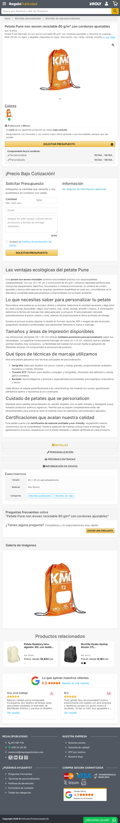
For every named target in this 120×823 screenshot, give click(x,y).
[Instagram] (26, 757)
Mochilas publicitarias (40, 495)
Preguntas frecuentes (20, 774)
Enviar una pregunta (100, 530)
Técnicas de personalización (24, 778)
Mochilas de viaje (64, 495)
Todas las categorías (19, 792)
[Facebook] (21, 757)
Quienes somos (76, 742)
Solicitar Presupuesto (59, 144)
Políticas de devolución (21, 783)
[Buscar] (115, 11)
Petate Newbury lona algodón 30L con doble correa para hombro (38, 647)
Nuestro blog (75, 756)
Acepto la (30, 243)
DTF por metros (76, 752)
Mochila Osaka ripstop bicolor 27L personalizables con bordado (94, 649)
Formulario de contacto (21, 788)
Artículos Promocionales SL (35, 819)
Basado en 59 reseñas (83, 798)
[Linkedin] (16, 757)
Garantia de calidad (78, 747)
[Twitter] (11, 757)
